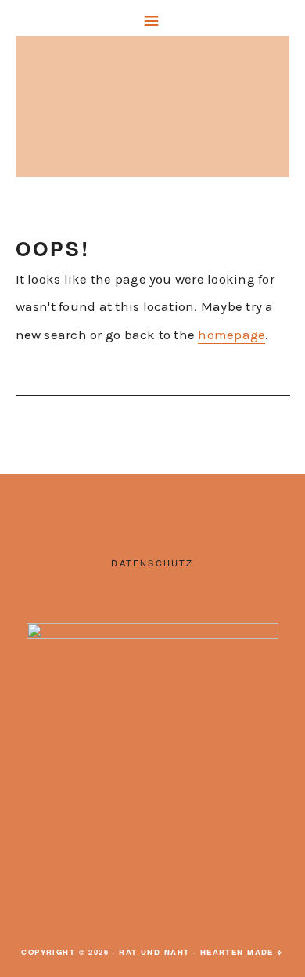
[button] (152, 18)
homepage (231, 334)
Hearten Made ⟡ (242, 951)
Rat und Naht (152, 110)
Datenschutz (152, 562)
